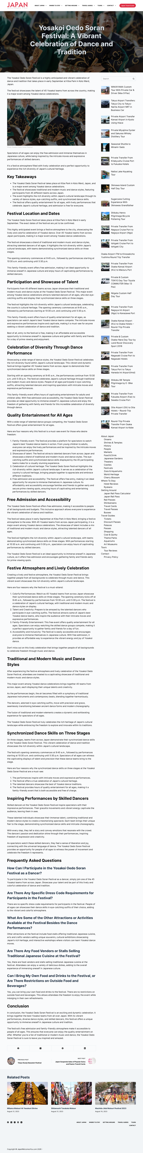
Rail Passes (109, 500)
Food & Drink (110, 455)
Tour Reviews (110, 550)
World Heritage (111, 474)
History (107, 446)
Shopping (109, 531)
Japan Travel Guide (127, 5)
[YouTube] (21, 1122)
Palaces (108, 525)
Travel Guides (87, 5)
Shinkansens (110, 503)
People (107, 449)
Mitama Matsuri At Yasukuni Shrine (22, 1108)
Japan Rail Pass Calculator (117, 493)
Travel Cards (110, 506)
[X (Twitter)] (40, 1048)
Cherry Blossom (112, 477)
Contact (110, 5)
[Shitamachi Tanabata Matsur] (71, 1093)
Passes (107, 528)
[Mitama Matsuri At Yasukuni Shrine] (27, 1093)
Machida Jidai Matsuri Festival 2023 (110, 1108)
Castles (107, 465)
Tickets (107, 519)
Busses (107, 512)
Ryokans (108, 487)
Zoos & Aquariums (113, 471)
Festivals (71, 59)
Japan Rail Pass (112, 496)
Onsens (107, 439)
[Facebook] (18, 1048)
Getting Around (71, 5)
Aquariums (109, 541)
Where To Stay (54, 5)
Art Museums (110, 544)
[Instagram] (15, 1122)
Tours (100, 5)
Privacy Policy (111, 557)
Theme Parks (110, 538)
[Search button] (133, 78)
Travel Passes (111, 509)
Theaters (108, 461)
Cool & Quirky (110, 534)
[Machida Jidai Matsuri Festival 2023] (115, 1093)
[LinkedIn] (85, 1048)
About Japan (39, 5)
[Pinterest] (63, 1048)
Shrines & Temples (113, 442)
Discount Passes (112, 522)
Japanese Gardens (113, 458)
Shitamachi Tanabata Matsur (63, 1108)
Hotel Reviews (111, 484)
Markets (108, 452)
